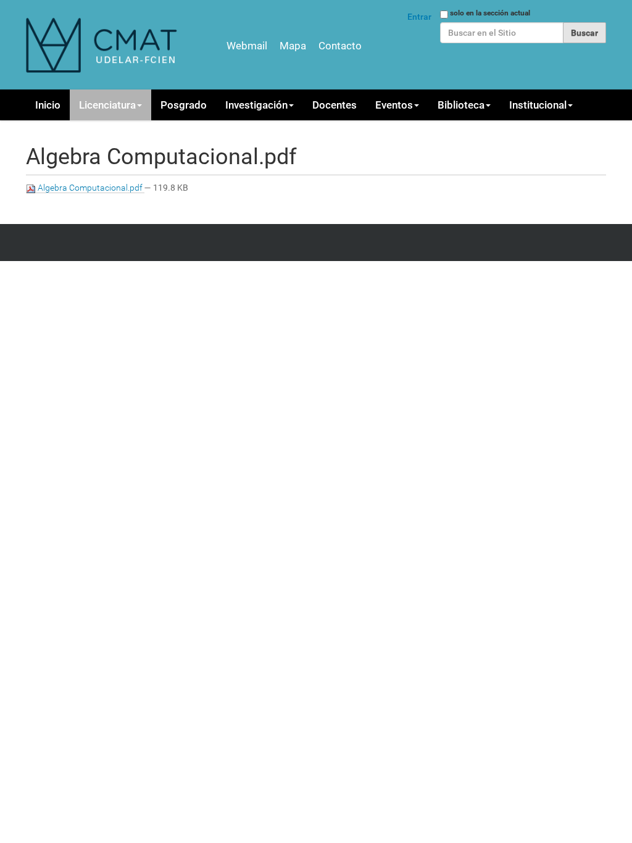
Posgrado (183, 105)
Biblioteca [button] (461, 105)
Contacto (340, 45)
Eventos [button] (394, 105)
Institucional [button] (538, 105)
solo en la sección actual (490, 13)
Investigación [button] (256, 105)
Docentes (334, 105)
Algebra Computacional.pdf (90, 188)
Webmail (247, 45)
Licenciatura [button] (107, 105)
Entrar (419, 17)
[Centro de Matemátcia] (103, 44)
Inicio (47, 105)
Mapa (293, 45)
